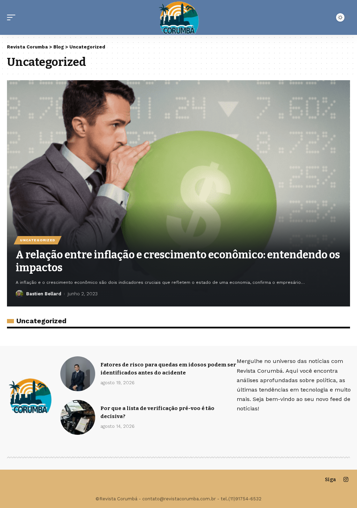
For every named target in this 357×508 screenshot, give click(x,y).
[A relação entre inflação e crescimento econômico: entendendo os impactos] (178, 193)
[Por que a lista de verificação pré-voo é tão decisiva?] (77, 417)
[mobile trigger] (13, 17)
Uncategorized (37, 240)
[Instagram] (346, 479)
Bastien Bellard (43, 293)
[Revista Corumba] (178, 17)
